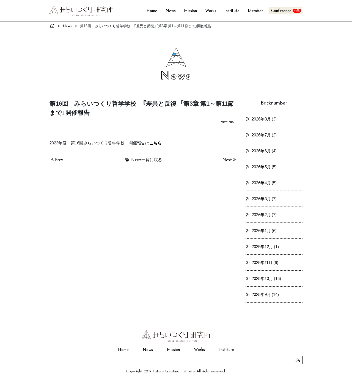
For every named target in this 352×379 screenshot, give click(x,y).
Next (227, 160)
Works (210, 11)
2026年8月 (261, 119)
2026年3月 (261, 199)
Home (152, 11)
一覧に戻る (146, 159)
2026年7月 (261, 135)
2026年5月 (261, 167)
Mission (190, 11)
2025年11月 (262, 262)
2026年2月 (261, 215)
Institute (232, 11)
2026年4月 (261, 183)
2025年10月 (262, 278)
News (171, 11)
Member (255, 11)
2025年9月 (261, 294)
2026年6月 (261, 151)
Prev (59, 160)
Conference (281, 11)
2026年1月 (261, 230)
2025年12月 (262, 246)
